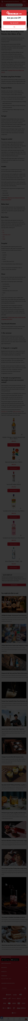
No (14, 27)
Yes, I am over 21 (14, 23)
